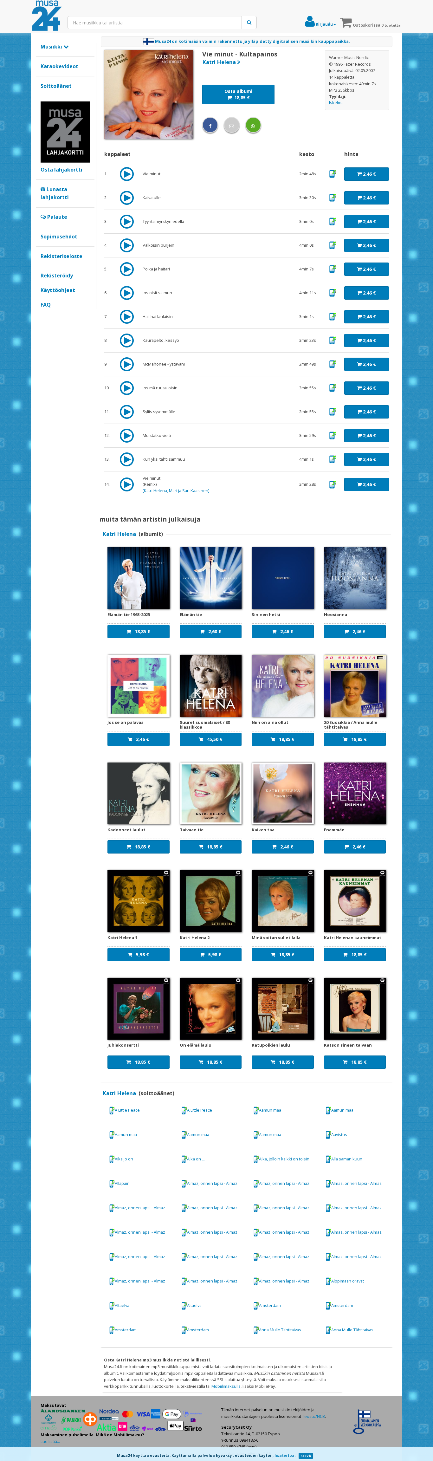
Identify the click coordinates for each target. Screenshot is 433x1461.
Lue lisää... (50, 1441)
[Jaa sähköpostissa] (232, 125)
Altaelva (122, 1305)
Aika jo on (124, 1159)
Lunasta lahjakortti (55, 193)
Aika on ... (196, 1159)
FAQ (46, 304)
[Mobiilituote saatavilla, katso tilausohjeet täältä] (333, 173)
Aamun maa (270, 1110)
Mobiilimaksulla (226, 1386)
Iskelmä (336, 102)
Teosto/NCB (313, 1416)
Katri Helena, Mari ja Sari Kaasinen (176, 490)
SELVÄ (306, 1456)
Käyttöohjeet (58, 290)
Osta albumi (238, 94)
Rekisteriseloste (61, 256)
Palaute (56, 216)
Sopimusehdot (59, 236)
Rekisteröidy (57, 275)
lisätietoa (284, 1455)
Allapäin (122, 1183)
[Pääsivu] (47, 16)
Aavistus (339, 1134)
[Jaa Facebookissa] (210, 125)
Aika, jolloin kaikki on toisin (284, 1159)
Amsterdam (270, 1305)
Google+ (44, 315)
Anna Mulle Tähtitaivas (280, 1330)
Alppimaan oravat (347, 1281)
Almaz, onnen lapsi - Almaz (212, 1183)
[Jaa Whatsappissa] (253, 125)
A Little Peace (127, 1110)
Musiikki (52, 46)
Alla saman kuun (346, 1159)
